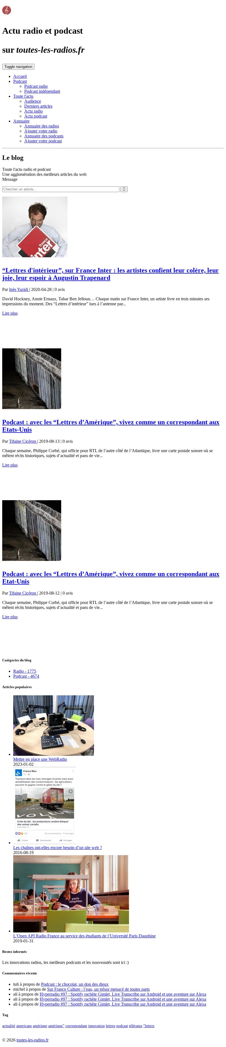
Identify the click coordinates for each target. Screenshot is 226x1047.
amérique (40, 1026)
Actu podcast (35, 116)
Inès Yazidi (19, 289)
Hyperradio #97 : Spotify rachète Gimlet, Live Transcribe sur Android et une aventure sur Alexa (123, 994)
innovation (96, 1026)
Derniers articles (38, 106)
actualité (8, 1026)
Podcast (20, 81)
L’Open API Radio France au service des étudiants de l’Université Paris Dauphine (84, 936)
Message (9, 179)
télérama (135, 1026)
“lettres (148, 1026)
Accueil (20, 76)
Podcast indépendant (42, 91)
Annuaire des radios (41, 126)
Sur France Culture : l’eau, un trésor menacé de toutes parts (98, 989)
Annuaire (21, 121)
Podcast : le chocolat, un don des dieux (75, 984)
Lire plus (10, 313)
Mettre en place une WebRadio (40, 759)
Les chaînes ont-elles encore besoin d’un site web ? (57, 847)
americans (24, 1026)
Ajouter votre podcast (43, 141)
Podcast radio (36, 86)
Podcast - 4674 (26, 676)
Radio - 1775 (24, 671)
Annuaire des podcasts (43, 136)
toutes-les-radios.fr (33, 1040)
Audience (32, 101)
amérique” (56, 1026)
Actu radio (33, 111)
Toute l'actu (23, 96)
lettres (110, 1026)
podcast (122, 1026)
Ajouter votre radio (40, 131)
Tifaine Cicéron (23, 441)
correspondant (76, 1026)
